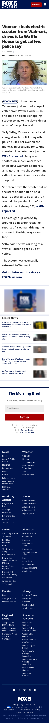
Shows (6, 529)
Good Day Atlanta (8, 498)
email (35, 690)
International (7, 468)
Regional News (7, 617)
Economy (26, 598)
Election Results (9, 601)
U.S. (15, 52)
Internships (27, 561)
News (5, 452)
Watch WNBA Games (28, 668)
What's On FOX (9, 581)
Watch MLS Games (27, 674)
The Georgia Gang (7, 550)
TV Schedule (7, 584)
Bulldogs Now (8, 554)
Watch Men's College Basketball (28, 653)
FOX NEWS (10, 101)
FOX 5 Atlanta (7, 52)
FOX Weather (28, 474)
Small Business (29, 608)
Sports (26, 496)
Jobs (24, 558)
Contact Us (27, 549)
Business (26, 601)
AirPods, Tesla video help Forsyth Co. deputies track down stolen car (16, 349)
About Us (28, 529)
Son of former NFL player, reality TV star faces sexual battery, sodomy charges (16, 361)
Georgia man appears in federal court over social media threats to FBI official (16, 324)
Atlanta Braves (28, 500)
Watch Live (36, 5)
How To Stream (29, 533)
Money (26, 591)
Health (5, 474)
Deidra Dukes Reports (8, 567)
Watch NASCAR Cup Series (29, 640)
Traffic (25, 471)
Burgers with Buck (7, 504)
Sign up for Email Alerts (29, 553)
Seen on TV (27, 536)
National (6, 465)
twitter (24, 690)
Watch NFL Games (27, 623)
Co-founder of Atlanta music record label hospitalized (14, 372)
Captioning (27, 571)
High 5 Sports (28, 513)
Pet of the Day (8, 516)
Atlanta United (28, 510)
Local (4, 456)
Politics (5, 471)
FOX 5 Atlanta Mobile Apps (8, 482)
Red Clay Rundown (6, 541)
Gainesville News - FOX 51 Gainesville (9, 636)
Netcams (26, 459)
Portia (4, 545)
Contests (26, 540)
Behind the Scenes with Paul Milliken (9, 560)
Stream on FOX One (28, 617)
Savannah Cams (29, 462)
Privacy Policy (27, 430)
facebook (19, 690)
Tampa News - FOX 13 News (8, 623)
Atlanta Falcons (29, 503)
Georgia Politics (9, 598)
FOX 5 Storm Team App (28, 466)
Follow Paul (7, 512)
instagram (29, 690)
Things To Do (8, 522)
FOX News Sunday (6, 488)
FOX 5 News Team (27, 544)
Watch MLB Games (27, 635)
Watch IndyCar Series (28, 646)
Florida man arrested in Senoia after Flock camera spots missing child (16, 336)
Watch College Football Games (29, 629)
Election (7, 591)
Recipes (5, 519)
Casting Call (7, 509)
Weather (27, 452)
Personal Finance (29, 595)
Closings (26, 456)
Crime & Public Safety (8, 460)
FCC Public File (28, 564)
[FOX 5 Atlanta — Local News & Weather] (10, 4)
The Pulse (6, 536)
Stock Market (28, 605)
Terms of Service (26, 432)
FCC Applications (29, 567)
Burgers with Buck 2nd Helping (9, 573)
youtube (14, 690)
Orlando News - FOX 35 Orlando (9, 629)
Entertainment (8, 478)
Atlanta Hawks (28, 507)
